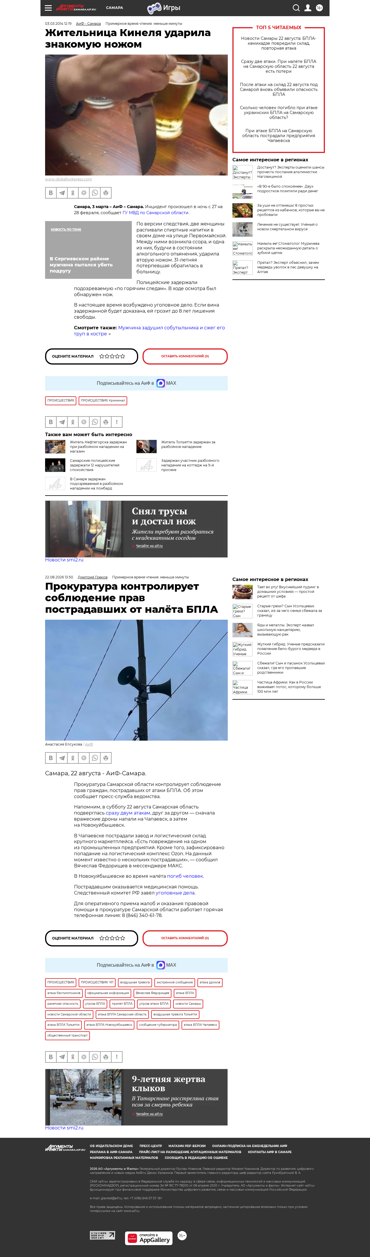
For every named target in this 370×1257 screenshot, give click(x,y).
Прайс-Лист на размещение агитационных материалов (190, 1152)
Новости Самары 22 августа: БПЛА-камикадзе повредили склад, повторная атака (278, 43)
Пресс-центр (151, 1146)
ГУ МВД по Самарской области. (156, 212)
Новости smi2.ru (64, 560)
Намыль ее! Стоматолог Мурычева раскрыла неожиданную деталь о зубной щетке (288, 248)
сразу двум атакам (128, 813)
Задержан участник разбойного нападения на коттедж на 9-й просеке (190, 465)
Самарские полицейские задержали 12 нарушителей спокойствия (94, 465)
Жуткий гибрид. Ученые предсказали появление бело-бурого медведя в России (291, 648)
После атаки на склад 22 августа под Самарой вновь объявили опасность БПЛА (279, 89)
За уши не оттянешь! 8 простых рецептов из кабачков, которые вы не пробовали (291, 210)
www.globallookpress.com (68, 179)
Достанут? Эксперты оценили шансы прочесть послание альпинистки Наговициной (290, 172)
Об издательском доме (111, 1146)
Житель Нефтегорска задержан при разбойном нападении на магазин (98, 446)
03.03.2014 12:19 (58, 23)
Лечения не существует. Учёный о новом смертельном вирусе (287, 226)
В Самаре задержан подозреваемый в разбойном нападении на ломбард (96, 483)
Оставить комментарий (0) (185, 356)
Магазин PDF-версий (187, 1146)
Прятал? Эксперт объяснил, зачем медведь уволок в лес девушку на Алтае (288, 267)
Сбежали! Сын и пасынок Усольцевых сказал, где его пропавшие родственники (291, 668)
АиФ (89, 744)
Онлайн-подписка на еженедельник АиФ (249, 1146)
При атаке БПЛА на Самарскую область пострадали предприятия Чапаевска (278, 135)
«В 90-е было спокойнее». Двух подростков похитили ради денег (287, 188)
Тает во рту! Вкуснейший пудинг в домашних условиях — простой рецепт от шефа (288, 591)
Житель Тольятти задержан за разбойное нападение (188, 444)
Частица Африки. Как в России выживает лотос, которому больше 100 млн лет (289, 687)
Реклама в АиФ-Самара (111, 1152)
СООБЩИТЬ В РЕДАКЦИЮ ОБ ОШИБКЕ (196, 1158)
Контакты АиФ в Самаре (270, 1152)
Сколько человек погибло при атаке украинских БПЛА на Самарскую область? (279, 112)
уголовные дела (175, 893)
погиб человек (185, 876)
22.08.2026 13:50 (59, 577)
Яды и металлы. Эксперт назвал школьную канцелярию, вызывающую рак (285, 629)
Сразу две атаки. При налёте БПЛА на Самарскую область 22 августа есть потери (278, 66)
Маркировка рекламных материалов (124, 1158)
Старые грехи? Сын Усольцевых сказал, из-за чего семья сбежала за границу (289, 610)
